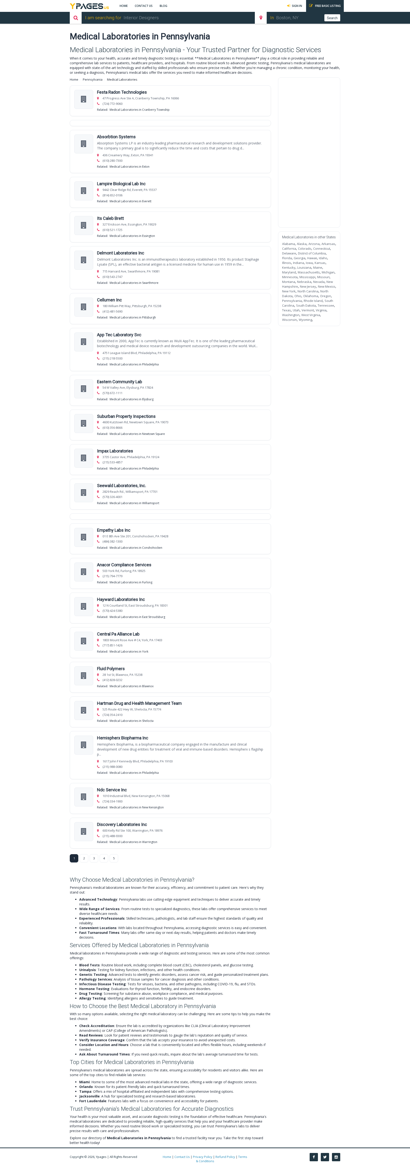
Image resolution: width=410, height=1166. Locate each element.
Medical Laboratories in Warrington (133, 842)
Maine (317, 267)
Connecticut (321, 248)
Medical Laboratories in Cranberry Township (140, 110)
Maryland (289, 272)
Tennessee (326, 305)
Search (332, 18)
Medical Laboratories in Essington (132, 236)
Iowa (309, 263)
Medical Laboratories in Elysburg (132, 399)
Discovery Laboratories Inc (122, 824)
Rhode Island (313, 301)
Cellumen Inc (109, 299)
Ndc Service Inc (112, 789)
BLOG (163, 6)
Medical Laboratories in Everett (130, 201)
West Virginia (310, 315)
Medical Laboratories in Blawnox (132, 686)
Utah (296, 310)
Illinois (286, 263)
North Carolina (308, 291)
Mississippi (307, 277)
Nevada (319, 282)
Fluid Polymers (111, 668)
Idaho (323, 258)
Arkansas (328, 244)
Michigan (328, 272)
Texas (286, 310)
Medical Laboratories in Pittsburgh (133, 317)
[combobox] (184, 17)
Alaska (302, 244)
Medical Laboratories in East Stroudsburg (137, 617)
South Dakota (306, 305)
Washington (290, 315)
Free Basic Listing (327, 6)
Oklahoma (310, 296)
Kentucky (288, 267)
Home (74, 79)
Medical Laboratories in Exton (129, 167)
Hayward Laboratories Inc (121, 599)
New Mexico (326, 286)
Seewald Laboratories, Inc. (121, 485)
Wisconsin (289, 320)
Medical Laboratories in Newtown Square (137, 434)
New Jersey (308, 286)
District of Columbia (312, 253)
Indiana (298, 263)
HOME (124, 6)
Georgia (299, 258)
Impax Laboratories (115, 450)
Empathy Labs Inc (113, 530)
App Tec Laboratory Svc (119, 334)
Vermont (308, 310)
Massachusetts (309, 272)
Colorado (304, 248)
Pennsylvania (92, 79)
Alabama (288, 244)
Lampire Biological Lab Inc (121, 183)
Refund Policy (225, 1157)
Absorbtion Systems (116, 136)
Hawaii (312, 258)
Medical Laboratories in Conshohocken (136, 548)
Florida (287, 258)
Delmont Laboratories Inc (120, 252)
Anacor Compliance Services (124, 564)
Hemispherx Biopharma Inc (122, 737)
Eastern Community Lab (119, 381)
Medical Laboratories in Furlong (131, 582)
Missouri (323, 277)
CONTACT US (144, 6)
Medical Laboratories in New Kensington (137, 807)
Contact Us (182, 1157)
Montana (288, 282)
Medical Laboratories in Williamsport (134, 503)
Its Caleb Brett (110, 218)
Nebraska (304, 282)
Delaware (289, 253)
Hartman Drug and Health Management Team (139, 703)
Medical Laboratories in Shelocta (132, 721)
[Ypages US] (89, 5)
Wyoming (305, 320)
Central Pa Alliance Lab (118, 633)
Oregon (325, 296)
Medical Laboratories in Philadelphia (134, 364)
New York (289, 291)
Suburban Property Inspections (126, 416)
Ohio (297, 296)
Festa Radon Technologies (122, 92)
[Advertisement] (309, 152)
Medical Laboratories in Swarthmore (134, 283)
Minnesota (290, 277)
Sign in (297, 6)
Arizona (314, 244)
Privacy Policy (202, 1157)
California (289, 248)
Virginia (321, 310)
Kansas (320, 263)
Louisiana (304, 267)
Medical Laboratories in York (129, 652)
